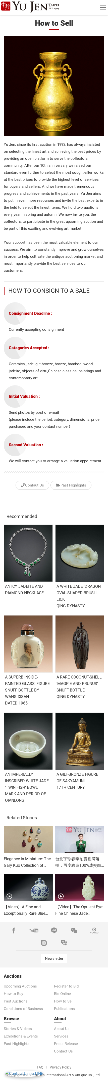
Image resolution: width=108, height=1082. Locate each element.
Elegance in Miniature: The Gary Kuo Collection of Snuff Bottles (27, 865)
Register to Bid (66, 986)
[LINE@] (54, 931)
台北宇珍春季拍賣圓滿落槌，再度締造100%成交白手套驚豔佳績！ (78, 865)
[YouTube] (34, 931)
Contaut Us (34, 485)
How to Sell (64, 1001)
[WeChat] (74, 931)
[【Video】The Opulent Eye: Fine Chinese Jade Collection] (79, 887)
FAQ (40, 1067)
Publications (64, 1008)
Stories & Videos (18, 1028)
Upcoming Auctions (20, 986)
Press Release (66, 1044)
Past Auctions (15, 1001)
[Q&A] (64, 943)
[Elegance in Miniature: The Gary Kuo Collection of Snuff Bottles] (28, 839)
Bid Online (62, 994)
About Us (62, 1028)
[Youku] (94, 931)
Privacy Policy (60, 1067)
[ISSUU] (44, 943)
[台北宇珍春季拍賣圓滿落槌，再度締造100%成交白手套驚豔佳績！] (79, 839)
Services (61, 1036)
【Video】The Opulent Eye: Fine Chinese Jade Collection (79, 913)
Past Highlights (73, 485)
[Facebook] (14, 931)
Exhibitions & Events (21, 1036)
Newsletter (54, 958)
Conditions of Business (23, 1008)
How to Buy (13, 994)
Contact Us (63, 1051)
